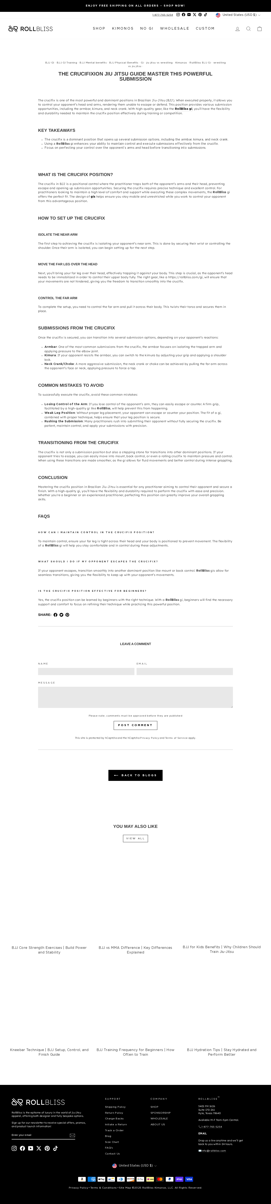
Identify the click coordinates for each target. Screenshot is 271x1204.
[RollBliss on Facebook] (22, 1148)
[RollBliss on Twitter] (38, 1148)
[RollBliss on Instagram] (14, 1148)
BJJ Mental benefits (93, 63)
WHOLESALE (174, 28)
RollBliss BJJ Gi (200, 63)
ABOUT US (158, 1124)
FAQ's (109, 1148)
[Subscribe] (72, 1135)
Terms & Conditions (103, 1188)
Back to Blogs (138, 775)
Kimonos (181, 63)
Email (142, 664)
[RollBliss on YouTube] (30, 1148)
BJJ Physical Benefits (123, 63)
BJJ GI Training (67, 63)
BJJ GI (49, 63)
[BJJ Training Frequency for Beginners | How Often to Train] (135, 1002)
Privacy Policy (149, 738)
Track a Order (114, 1130)
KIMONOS (123, 28)
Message (46, 683)
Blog (108, 1136)
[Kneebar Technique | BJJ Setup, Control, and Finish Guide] (49, 1002)
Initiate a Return (116, 1124)
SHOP (99, 28)
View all (135, 838)
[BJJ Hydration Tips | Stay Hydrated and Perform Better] (222, 1002)
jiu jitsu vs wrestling (159, 63)
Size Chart (112, 1142)
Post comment (135, 725)
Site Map (125, 1188)
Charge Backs (114, 1118)
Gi (142, 63)
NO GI (147, 28)
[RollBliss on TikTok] (55, 1148)
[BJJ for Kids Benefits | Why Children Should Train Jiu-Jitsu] (222, 900)
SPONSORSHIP (161, 1113)
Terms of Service (176, 738)
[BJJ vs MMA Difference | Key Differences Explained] (135, 900)
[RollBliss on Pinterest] (47, 1148)
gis (93, 196)
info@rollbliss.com (214, 1151)
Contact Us (112, 1154)
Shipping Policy (115, 1107)
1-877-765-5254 (162, 15)
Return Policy (114, 1113)
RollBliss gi (183, 109)
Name (43, 664)
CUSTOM (205, 28)
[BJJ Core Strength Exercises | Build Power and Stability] (49, 900)
